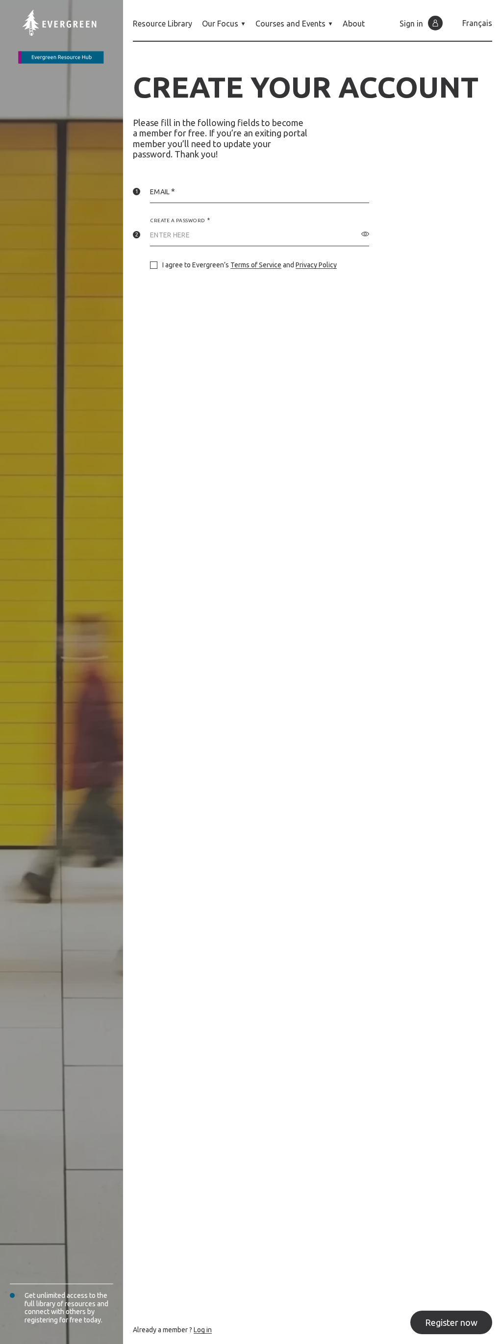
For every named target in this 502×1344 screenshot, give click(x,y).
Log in (203, 1330)
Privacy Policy (316, 265)
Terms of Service (255, 265)
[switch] (365, 234)
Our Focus (220, 23)
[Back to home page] (66, 37)
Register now (451, 1322)
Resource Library (162, 23)
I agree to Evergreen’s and (249, 265)
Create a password (177, 220)
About (354, 23)
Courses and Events (290, 23)
